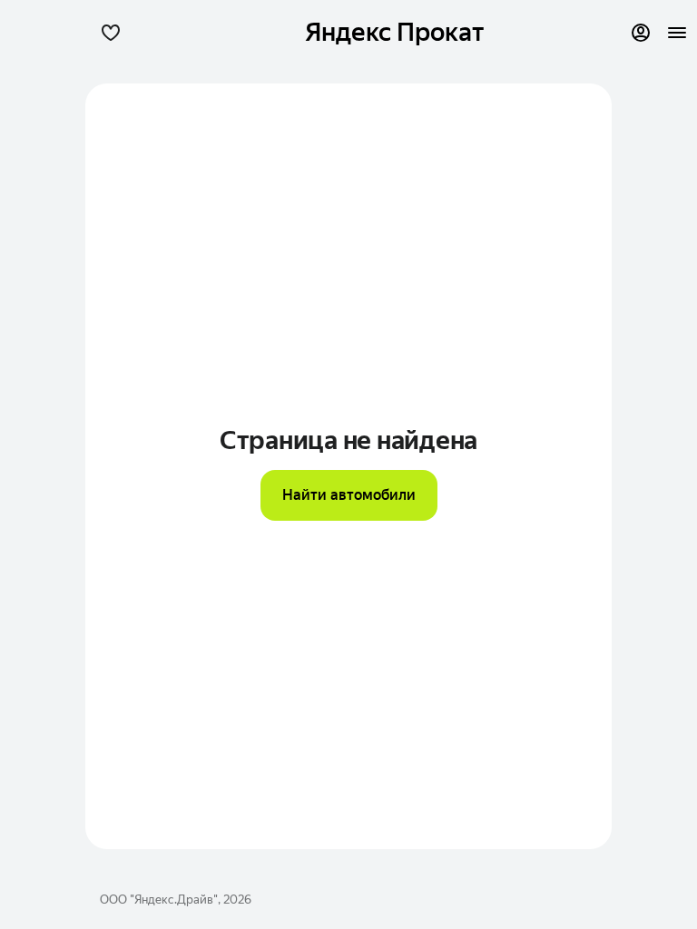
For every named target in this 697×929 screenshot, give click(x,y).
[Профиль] (641, 33)
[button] (111, 32)
